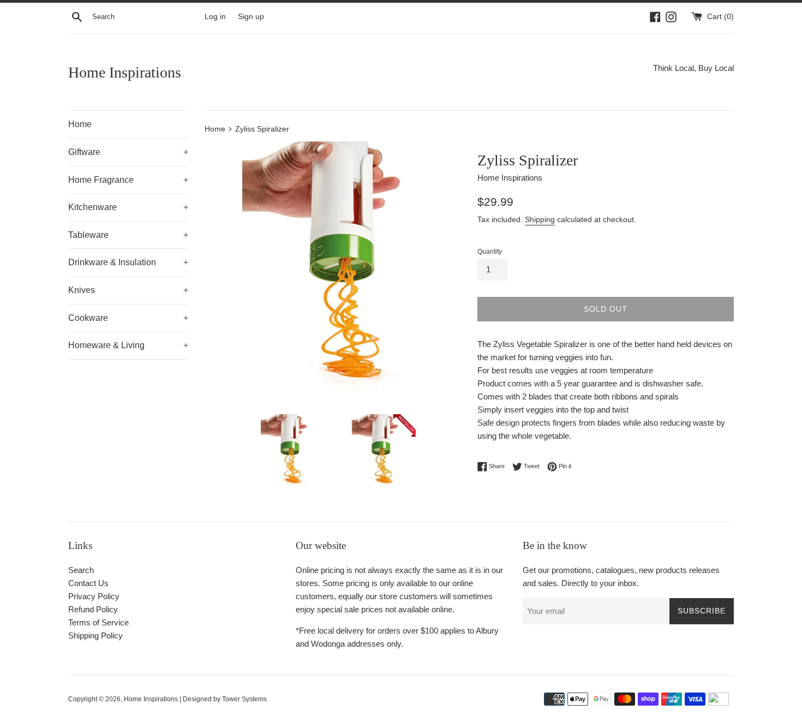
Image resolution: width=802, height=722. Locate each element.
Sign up (251, 17)
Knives (128, 290)
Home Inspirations (124, 72)
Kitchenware (128, 207)
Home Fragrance (128, 179)
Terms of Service (98, 622)
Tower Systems (244, 699)
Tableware (128, 235)
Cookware (128, 318)
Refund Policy (93, 609)
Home (80, 124)
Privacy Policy (93, 596)
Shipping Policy (95, 635)
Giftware (128, 152)
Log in (215, 17)
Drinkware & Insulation (128, 262)
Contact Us (88, 583)
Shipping (540, 219)
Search (81, 570)
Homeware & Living (128, 345)
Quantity (489, 251)
